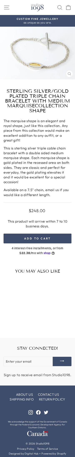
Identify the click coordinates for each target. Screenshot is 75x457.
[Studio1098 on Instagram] (30, 412)
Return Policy (52, 399)
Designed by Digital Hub (24, 453)
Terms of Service (47, 448)
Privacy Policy (25, 448)
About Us (24, 394)
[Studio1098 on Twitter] (46, 412)
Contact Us (48, 394)
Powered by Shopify (53, 453)
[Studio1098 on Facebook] (38, 412)
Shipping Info (22, 399)
